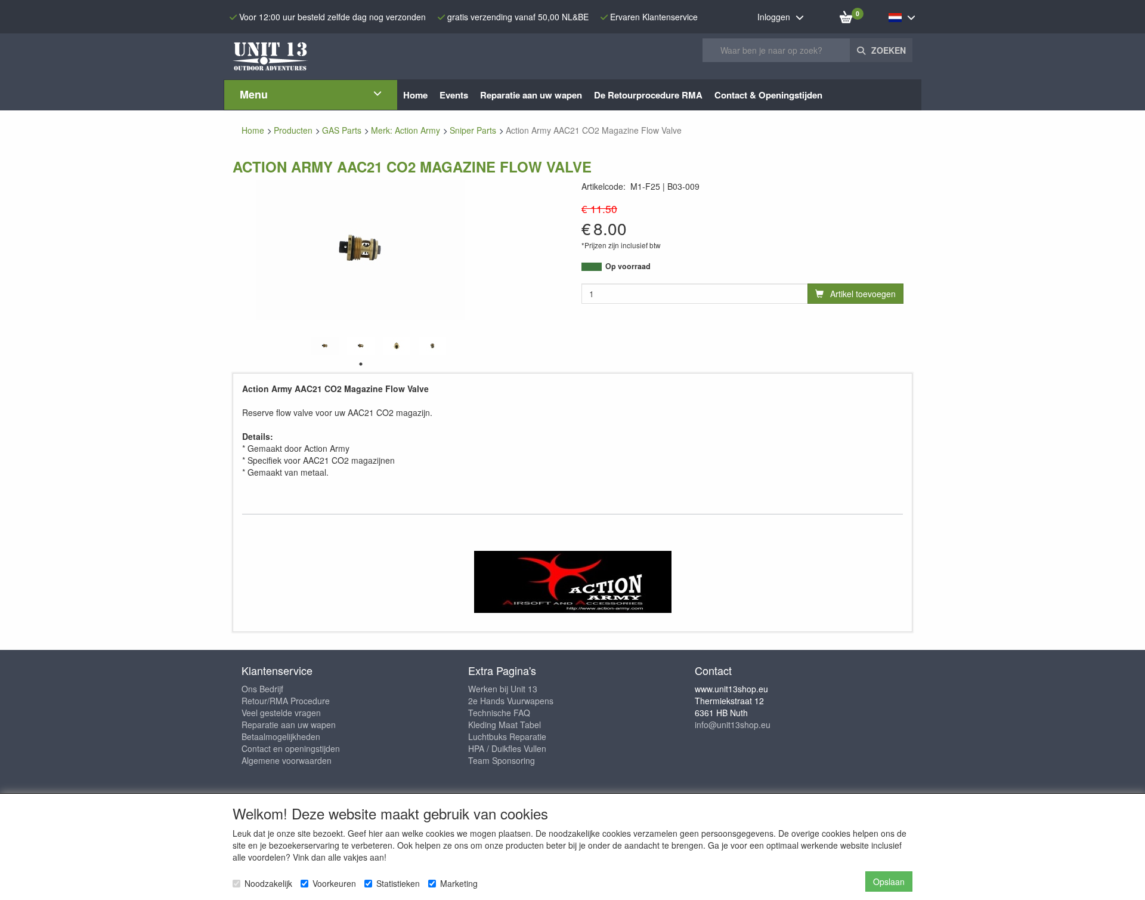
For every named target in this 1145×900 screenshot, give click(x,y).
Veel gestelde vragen (281, 713)
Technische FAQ (499, 713)
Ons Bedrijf (262, 689)
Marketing (459, 883)
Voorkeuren (334, 883)
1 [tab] (361, 364)
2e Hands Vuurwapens (510, 701)
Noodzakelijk (268, 883)
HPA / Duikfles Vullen (507, 748)
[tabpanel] (325, 346)
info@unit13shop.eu (732, 725)
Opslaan (889, 881)
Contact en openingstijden (291, 748)
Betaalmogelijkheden (281, 736)
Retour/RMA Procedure (286, 701)
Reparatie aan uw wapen (289, 725)
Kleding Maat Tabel (504, 725)
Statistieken (398, 883)
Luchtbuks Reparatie (507, 736)
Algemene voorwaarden (287, 760)
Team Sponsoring (501, 760)
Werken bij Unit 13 (502, 689)
